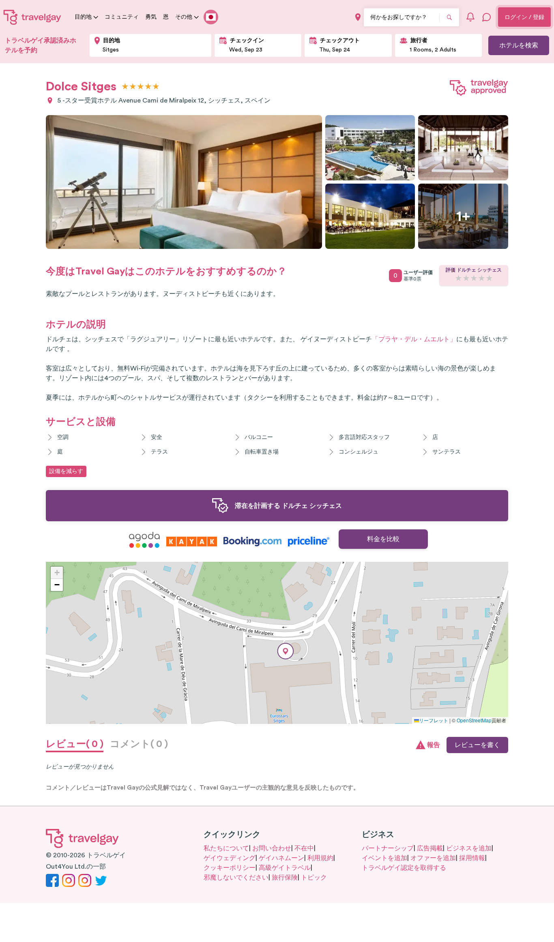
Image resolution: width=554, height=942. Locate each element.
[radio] (125, 86)
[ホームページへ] (32, 17)
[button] (285, 651)
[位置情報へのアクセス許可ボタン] (358, 17)
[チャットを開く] (487, 17)
